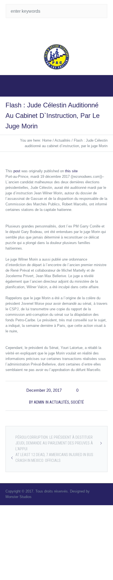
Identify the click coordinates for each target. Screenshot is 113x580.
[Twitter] (51, 30)
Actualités (62, 140)
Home (47, 140)
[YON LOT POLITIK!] (57, 57)
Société (77, 402)
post (16, 171)
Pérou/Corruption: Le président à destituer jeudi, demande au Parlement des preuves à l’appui (54, 443)
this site (71, 171)
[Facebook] (62, 30)
